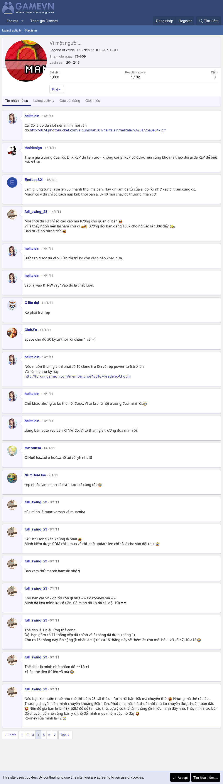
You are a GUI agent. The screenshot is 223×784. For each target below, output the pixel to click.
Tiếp (63, 734)
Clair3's (31, 329)
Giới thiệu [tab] (92, 100)
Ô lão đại (32, 302)
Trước (12, 734)
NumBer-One (35, 474)
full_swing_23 (36, 211)
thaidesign (33, 147)
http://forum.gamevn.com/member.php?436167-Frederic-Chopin (78, 376)
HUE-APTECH (106, 49)
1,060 (54, 77)
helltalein (32, 115)
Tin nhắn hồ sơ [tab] (16, 100)
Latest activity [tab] (43, 100)
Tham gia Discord (44, 20)
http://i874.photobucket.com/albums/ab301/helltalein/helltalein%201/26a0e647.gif (98, 130)
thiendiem (33, 447)
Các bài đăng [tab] (69, 100)
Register (31, 30)
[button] (22, 20)
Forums (12, 20)
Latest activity (12, 30)
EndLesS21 (34, 179)
